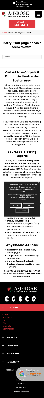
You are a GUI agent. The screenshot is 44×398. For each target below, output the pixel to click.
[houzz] (34, 299)
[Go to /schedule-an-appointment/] (22, 24)
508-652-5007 (23, 4)
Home (4, 32)
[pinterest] (14, 299)
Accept (16, 205)
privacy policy (25, 195)
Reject (28, 205)
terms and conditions (19, 197)
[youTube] (27, 299)
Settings (22, 211)
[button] (22, 307)
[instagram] (20, 299)
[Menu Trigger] (38, 14)
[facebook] (7, 299)
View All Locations (22, 6)
